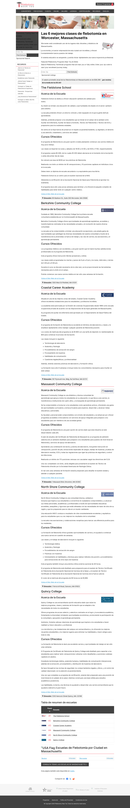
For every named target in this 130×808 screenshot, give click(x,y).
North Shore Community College (65, 735)
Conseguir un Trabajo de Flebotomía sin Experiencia (25, 87)
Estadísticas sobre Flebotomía (26, 78)
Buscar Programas (104, 4)
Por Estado (38, 11)
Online (56, 11)
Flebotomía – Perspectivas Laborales (25, 92)
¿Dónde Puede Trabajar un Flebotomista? (25, 82)
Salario (64, 11)
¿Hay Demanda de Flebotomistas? (27, 96)
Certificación (84, 11)
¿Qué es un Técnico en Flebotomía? (24, 69)
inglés (72, 771)
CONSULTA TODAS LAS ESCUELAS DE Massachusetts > (65, 764)
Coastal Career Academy (62, 725)
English (106, 11)
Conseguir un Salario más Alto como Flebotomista (26, 100)
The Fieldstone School (61, 716)
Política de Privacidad (66, 800)
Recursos (96, 11)
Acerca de (55, 800)
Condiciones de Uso (81, 800)
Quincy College (58, 740)
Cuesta (48, 11)
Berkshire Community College (64, 721)
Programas (46, 800)
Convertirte (26, 11)
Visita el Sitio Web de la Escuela (52, 194)
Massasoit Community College (64, 730)
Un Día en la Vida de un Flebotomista (24, 74)
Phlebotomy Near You (61, 803)
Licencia (73, 11)
